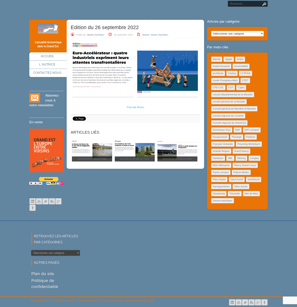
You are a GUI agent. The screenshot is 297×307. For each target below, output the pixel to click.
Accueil (47, 56)
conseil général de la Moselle (229, 101)
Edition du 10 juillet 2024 (134, 159)
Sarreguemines (221, 186)
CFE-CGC (218, 87)
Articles (146, 35)
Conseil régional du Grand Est (229, 122)
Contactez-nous (47, 72)
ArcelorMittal (241, 66)
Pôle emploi (219, 179)
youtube (39, 201)
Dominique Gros (222, 130)
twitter (45, 201)
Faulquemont (220, 137)
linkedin (32, 201)
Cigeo (241, 87)
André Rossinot (221, 66)
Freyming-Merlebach (248, 144)
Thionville (234, 193)
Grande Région (221, 151)
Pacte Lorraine (221, 172)
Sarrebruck (254, 179)
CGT (230, 87)
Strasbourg (219, 193)
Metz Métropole (221, 165)
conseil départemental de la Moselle (233, 94)
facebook (32, 208)
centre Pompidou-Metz (225, 80)
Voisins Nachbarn (95, 35)
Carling (232, 73)
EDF (237, 130)
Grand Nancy (241, 151)
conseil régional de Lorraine (228, 115)
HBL (230, 158)
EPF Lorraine (251, 130)
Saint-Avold (236, 179)
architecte (218, 73)
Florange (237, 137)
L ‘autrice (47, 64)
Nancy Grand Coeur (245, 165)
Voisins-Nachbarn (159, 35)
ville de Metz (251, 193)
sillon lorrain (241, 186)
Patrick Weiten (241, 172)
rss (52, 201)
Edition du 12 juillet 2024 (92, 159)
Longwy (254, 158)
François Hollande (223, 144)
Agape (228, 59)
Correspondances (88, 300)
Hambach (218, 158)
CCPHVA (245, 73)
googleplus (58, 201)
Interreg (241, 158)
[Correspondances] (48, 30)
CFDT (245, 80)
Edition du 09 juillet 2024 (177, 159)
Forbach (250, 137)
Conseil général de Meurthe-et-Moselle (234, 108)
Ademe (217, 59)
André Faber (147, 300)
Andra (240, 59)
